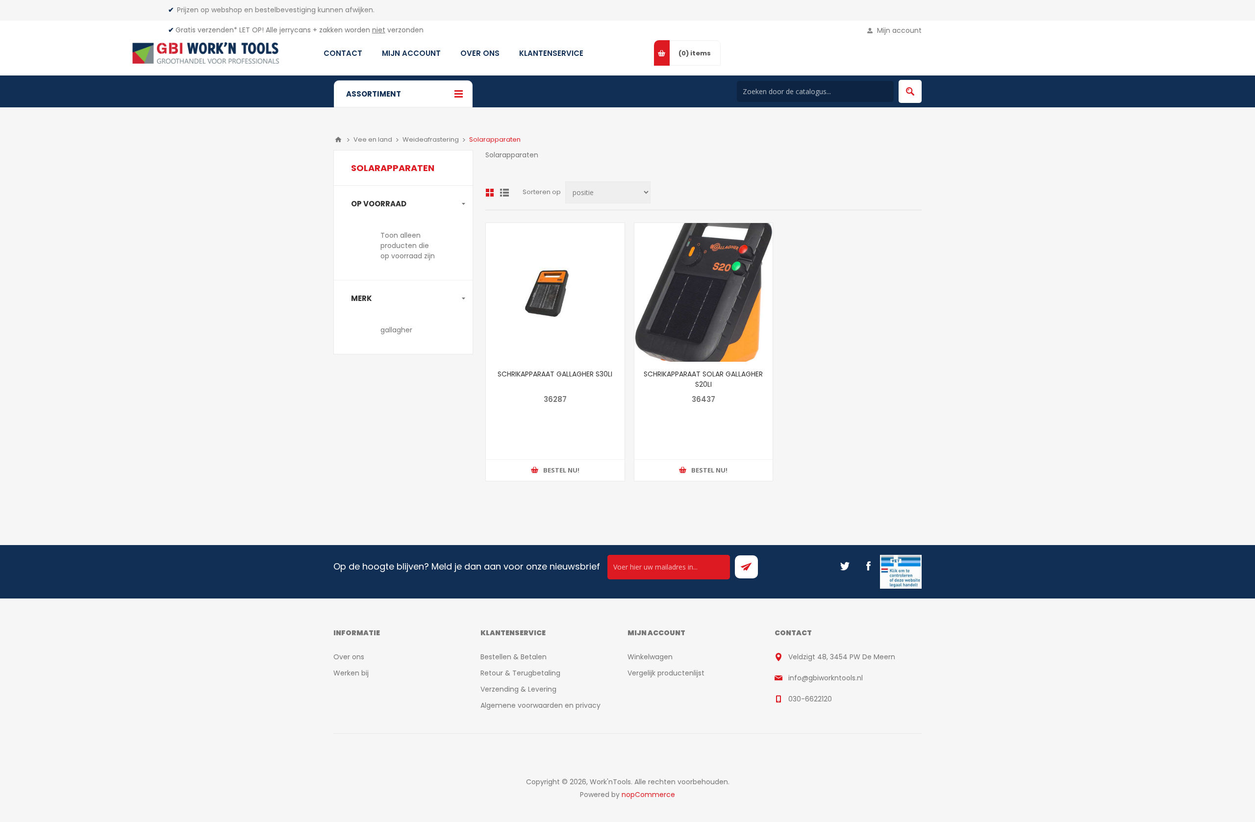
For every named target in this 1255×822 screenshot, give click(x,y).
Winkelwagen (650, 657)
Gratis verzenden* (206, 30)
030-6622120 (810, 699)
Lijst (504, 193)
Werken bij (351, 673)
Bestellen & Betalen (513, 657)
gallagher (396, 330)
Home (338, 140)
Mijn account (899, 30)
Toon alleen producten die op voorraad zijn (407, 245)
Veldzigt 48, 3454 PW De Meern (841, 657)
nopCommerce (648, 794)
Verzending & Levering (518, 689)
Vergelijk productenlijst (666, 673)
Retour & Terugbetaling (520, 673)
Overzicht (489, 193)
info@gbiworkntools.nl (825, 678)
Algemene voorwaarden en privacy (540, 705)
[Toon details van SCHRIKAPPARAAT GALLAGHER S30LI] (555, 292)
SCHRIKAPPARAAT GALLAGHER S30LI (555, 374)
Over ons (348, 657)
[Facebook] (868, 566)
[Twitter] (845, 566)
